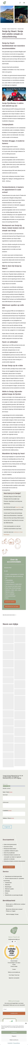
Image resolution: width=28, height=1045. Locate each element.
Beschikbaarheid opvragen (11, 606)
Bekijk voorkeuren (14, 1039)
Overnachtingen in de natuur (14, 962)
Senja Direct (18, 507)
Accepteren (14, 1032)
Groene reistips (14, 966)
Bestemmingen (14, 960)
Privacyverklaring (16, 1043)
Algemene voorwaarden (14, 977)
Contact (14, 969)
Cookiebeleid (10, 1043)
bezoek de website (10, 601)
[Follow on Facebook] (15, 941)
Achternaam (5, 802)
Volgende (7, 827)
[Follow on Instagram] (12, 941)
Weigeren (14, 1036)
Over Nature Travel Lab (14, 975)
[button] (26, 1023)
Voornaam (5, 794)
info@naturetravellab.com (14, 939)
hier (15, 614)
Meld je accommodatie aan (14, 972)
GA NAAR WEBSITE (9, 866)
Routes (14, 964)
